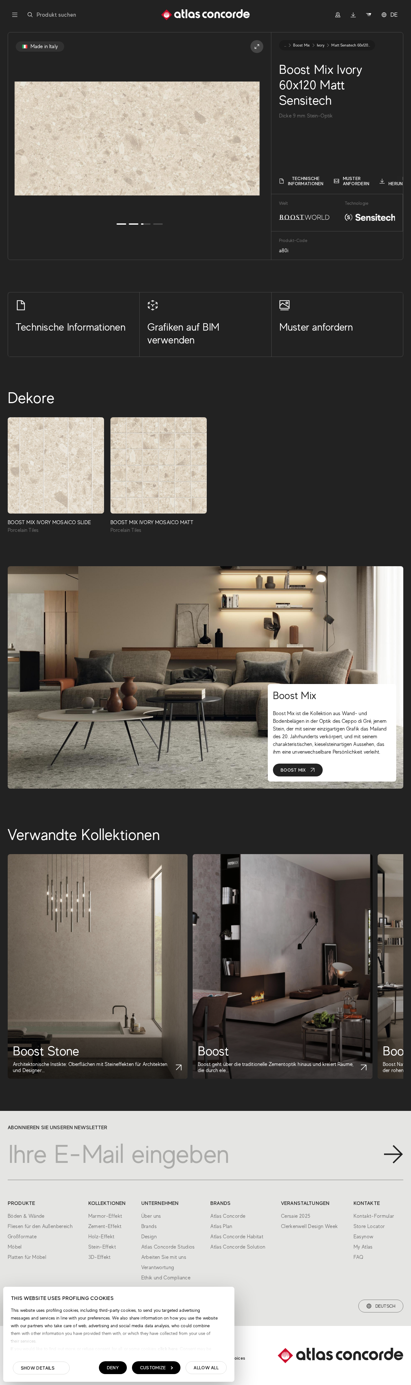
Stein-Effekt (102, 1247)
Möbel (15, 1247)
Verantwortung (157, 1267)
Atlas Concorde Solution (237, 1247)
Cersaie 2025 (295, 1216)
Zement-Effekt (105, 1226)
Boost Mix (293, 770)
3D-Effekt (99, 1257)
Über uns (151, 1216)
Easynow (363, 1237)
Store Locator (369, 1226)
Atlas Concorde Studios (168, 1247)
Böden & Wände (26, 1216)
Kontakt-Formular (374, 1216)
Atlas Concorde (227, 1216)
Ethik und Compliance (165, 1278)
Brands (149, 1226)
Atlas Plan (221, 1226)
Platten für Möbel (27, 1257)
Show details (38, 1368)
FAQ (358, 1257)
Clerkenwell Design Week (309, 1226)
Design (149, 1237)
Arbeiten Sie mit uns (163, 1257)
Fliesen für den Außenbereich (40, 1226)
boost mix (301, 45)
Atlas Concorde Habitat (236, 1237)
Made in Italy (44, 46)
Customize (153, 1367)
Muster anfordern (356, 181)
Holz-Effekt (101, 1237)
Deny (113, 1367)
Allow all (206, 1367)
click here (167, 1348)
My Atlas (363, 1247)
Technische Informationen (306, 181)
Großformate (22, 1237)
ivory (321, 45)
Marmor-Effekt (105, 1216)
